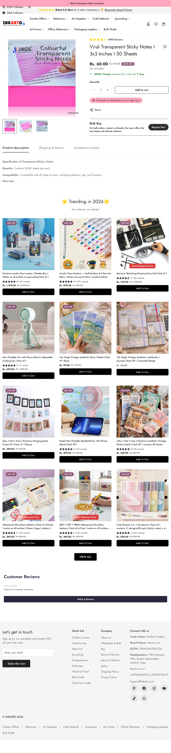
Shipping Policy (110, 672)
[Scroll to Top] (164, 735)
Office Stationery (58, 29)
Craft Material (101, 19)
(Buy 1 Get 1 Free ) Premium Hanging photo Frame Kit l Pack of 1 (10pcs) (25, 442)
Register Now (158, 127)
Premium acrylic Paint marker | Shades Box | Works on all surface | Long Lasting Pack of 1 (26, 275)
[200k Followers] (154, 688)
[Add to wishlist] (164, 47)
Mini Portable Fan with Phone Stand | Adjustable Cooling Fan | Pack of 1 (28, 359)
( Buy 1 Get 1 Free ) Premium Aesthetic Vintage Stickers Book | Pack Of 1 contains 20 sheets (141, 442)
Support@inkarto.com (142, 681)
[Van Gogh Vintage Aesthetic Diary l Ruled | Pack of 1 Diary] (85, 328)
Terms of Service (110, 654)
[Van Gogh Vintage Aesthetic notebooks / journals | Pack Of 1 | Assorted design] (142, 328)
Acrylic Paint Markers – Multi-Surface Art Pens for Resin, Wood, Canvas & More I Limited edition (85, 275)
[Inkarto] (14, 24)
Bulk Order (110, 29)
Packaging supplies (85, 29)
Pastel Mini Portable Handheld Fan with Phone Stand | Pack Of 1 (83, 442)
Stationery (59, 19)
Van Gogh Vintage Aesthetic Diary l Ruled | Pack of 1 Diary (84, 359)
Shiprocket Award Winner (118, 10)
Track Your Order (81, 683)
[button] (163, 24)
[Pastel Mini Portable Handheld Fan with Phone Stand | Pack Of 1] (85, 412)
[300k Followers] (144, 688)
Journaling (121, 19)
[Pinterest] (134, 688)
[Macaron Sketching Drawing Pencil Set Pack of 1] (142, 244)
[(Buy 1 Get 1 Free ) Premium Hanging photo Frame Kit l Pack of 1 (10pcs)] (28, 412)
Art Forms (35, 29)
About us (106, 637)
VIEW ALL (85, 557)
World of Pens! (80, 672)
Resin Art (77, 649)
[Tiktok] (134, 698)
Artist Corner (79, 643)
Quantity (95, 82)
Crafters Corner (80, 637)
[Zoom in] (74, 45)
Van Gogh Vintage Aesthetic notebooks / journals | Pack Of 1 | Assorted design (138, 359)
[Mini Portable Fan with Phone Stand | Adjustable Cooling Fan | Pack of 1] (28, 328)
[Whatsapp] (29, 7)
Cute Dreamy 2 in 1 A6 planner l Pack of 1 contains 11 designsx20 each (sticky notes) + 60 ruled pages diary (142, 526)
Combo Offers (38, 19)
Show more (8, 181)
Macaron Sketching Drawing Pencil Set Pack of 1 (142, 273)
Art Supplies (79, 19)
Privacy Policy (109, 677)
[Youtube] (164, 688)
